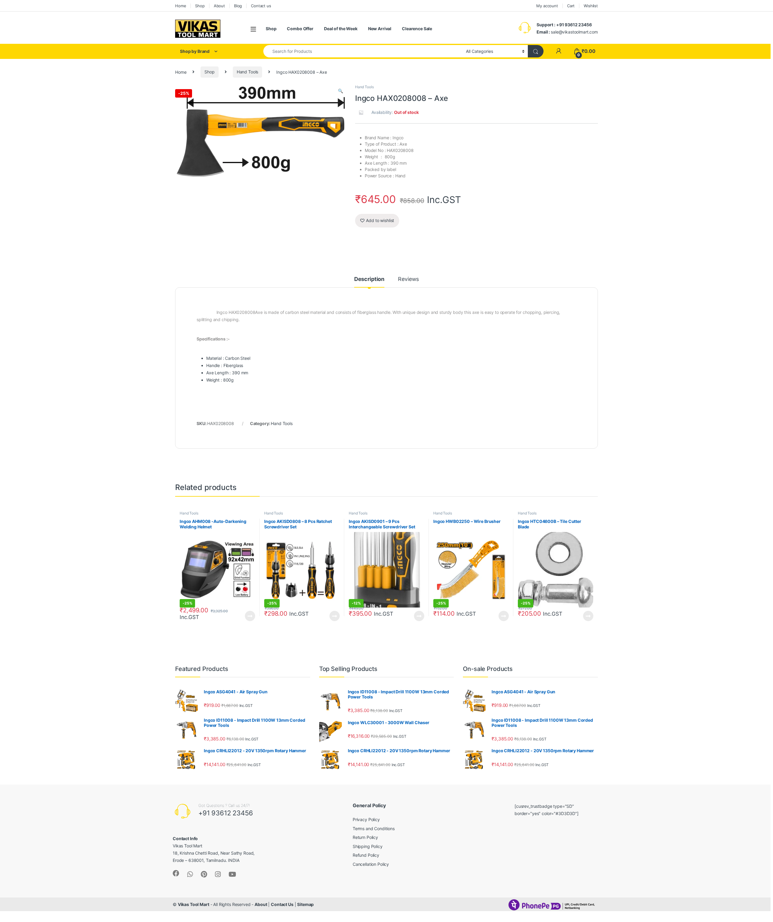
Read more (250, 616)
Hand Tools (247, 71)
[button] (340, 91)
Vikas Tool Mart (193, 904)
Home (180, 5)
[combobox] (363, 51)
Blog (238, 5)
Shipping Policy (368, 846)
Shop (199, 5)
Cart (571, 5)
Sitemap (305, 904)
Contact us (261, 5)
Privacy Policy (366, 819)
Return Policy (365, 837)
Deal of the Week (341, 28)
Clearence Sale (417, 28)
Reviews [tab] (408, 279)
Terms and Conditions (374, 828)
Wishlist (591, 5)
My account (547, 5)
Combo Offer (300, 28)
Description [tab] (369, 279)
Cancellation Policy (371, 864)
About (219, 5)
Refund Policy (366, 855)
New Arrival (379, 28)
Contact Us (282, 904)
